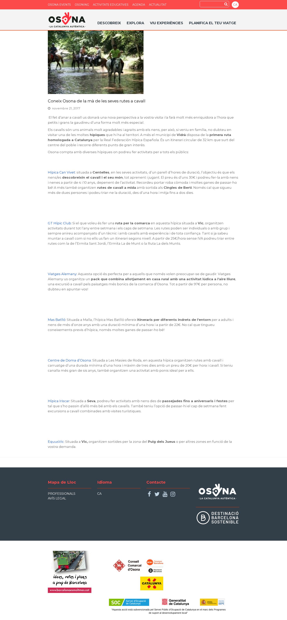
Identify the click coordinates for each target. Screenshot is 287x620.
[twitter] (157, 494)
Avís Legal (57, 498)
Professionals (61, 494)
